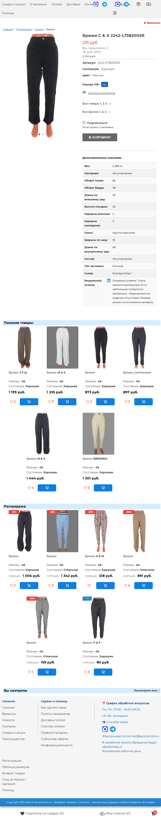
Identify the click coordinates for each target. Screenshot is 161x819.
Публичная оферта (54, 739)
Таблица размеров (15, 767)
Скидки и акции (13, 4)
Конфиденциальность (57, 745)
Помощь (8, 13)
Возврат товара (13, 773)
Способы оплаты (53, 726)
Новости (8, 720)
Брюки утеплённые (137, 372)
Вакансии (9, 714)
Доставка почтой (53, 720)
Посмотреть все (146, 690)
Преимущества (13, 739)
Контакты (91, 4)
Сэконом (8, 707)
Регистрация (11, 761)
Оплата (56, 4)
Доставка (73, 4)
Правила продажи (54, 732)
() (44, 813)
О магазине (38, 4)
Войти (124, 4)
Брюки (13, 372)
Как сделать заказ (53, 707)
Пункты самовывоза (55, 714)
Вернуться (153, 22)
